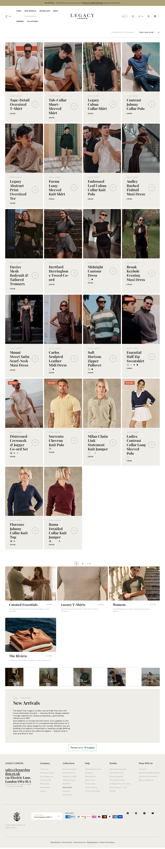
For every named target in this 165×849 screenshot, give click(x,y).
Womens (119, 604)
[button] (133, 16)
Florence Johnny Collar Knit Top (19, 530)
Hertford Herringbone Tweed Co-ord (59, 273)
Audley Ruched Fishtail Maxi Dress (136, 187)
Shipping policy (92, 842)
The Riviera (18, 656)
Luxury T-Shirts (73, 604)
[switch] (124, 16)
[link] (24, 66)
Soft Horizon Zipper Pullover (94, 358)
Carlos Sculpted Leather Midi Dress (58, 358)
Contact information (106, 842)
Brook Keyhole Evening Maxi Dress (136, 273)
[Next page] (88, 563)
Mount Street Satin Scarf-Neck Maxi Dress (19, 358)
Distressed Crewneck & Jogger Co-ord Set (19, 442)
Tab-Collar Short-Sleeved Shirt (58, 106)
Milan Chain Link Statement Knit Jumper (98, 442)
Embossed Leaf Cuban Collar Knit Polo (97, 187)
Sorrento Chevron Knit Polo (56, 440)
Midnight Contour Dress (95, 271)
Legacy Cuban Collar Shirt (97, 104)
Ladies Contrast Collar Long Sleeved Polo (136, 445)
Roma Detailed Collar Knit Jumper (58, 530)
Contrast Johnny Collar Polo (136, 104)
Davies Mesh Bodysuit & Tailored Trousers (19, 275)
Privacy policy (67, 842)
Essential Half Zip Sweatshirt (135, 356)
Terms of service (79, 842)
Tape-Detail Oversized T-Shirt (19, 104)
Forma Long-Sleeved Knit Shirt (57, 187)
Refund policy (56, 842)
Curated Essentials (23, 604)
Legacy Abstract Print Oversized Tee (18, 190)
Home (15, 698)
